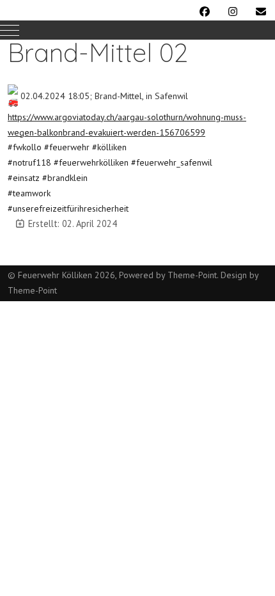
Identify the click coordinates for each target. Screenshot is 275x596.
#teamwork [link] (29, 193)
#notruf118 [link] (29, 162)
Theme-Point (192, 275)
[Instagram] (232, 11)
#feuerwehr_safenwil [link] (171, 162)
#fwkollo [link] (25, 147)
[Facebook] (204, 11)
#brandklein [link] (65, 178)
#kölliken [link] (109, 147)
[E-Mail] (261, 11)
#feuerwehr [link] (67, 147)
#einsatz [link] (24, 178)
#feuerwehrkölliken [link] (91, 162)
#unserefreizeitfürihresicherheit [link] (68, 208)
